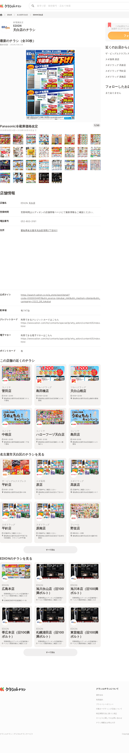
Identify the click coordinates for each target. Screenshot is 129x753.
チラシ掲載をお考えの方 (105, 722)
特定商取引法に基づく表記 (106, 713)
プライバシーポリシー (104, 704)
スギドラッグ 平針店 (115, 70)
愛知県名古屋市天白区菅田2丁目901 (39, 230)
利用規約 (99, 700)
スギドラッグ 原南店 (115, 76)
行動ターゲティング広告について (109, 709)
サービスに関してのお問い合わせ (109, 718)
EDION (17, 25)
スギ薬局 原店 (112, 59)
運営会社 (99, 695)
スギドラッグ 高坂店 (115, 65)
